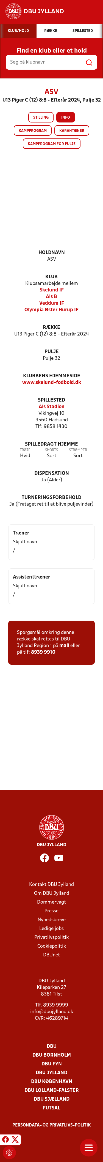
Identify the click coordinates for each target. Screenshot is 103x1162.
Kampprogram (33, 131)
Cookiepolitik (51, 946)
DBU (52, 1046)
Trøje (25, 450)
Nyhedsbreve (52, 920)
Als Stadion (52, 407)
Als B (51, 296)
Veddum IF (51, 303)
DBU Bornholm (51, 1055)
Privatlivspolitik (51, 937)
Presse (51, 911)
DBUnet (51, 955)
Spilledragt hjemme (51, 444)
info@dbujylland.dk (51, 1012)
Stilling (41, 117)
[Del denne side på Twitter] (15, 1140)
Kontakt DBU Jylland (51, 884)
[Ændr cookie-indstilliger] (9, 1152)
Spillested (51, 400)
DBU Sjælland (51, 1099)
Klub (51, 277)
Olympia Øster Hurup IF (51, 310)
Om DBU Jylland (51, 893)
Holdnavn (51, 252)
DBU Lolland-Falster (51, 1090)
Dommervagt (51, 902)
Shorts (51, 450)
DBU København (51, 1081)
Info (65, 117)
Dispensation (51, 473)
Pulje (51, 352)
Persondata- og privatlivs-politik (51, 1125)
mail (64, 645)
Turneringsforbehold (51, 497)
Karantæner (71, 131)
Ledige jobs (51, 928)
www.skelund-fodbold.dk (51, 382)
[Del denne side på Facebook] (5, 1140)
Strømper (78, 450)
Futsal (51, 1108)
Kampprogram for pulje (52, 144)
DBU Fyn (51, 1064)
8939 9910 (43, 652)
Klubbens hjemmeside (51, 376)
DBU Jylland (51, 1073)
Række (51, 327)
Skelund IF (52, 290)
